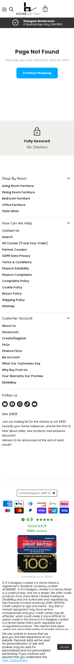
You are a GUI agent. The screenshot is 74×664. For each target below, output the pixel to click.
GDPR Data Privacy (16, 256)
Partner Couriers (14, 250)
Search (7, 237)
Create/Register (14, 338)
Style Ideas (10, 211)
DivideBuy (9, 382)
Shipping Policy (13, 300)
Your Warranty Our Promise (22, 376)
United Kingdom (35, 493)
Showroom (10, 332)
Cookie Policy (12, 287)
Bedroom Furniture (16, 198)
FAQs (6, 345)
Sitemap (8, 306)
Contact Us (10, 231)
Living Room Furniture (18, 186)
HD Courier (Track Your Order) (25, 243)
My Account (11, 357)
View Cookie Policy (14, 660)
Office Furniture (13, 205)
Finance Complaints (17, 275)
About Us (9, 326)
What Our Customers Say (21, 363)
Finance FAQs (12, 351)
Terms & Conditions (17, 262)
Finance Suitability (15, 268)
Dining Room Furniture (18, 192)
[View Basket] (45, 9)
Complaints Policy (15, 281)
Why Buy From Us (15, 370)
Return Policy (12, 293)
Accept (64, 647)
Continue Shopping (37, 73)
